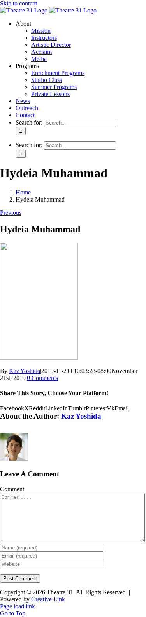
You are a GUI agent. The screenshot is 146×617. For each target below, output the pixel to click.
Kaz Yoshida (24, 370)
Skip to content (18, 3)
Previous (10, 212)
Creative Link (48, 599)
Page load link (17, 606)
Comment (12, 489)
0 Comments (42, 377)
